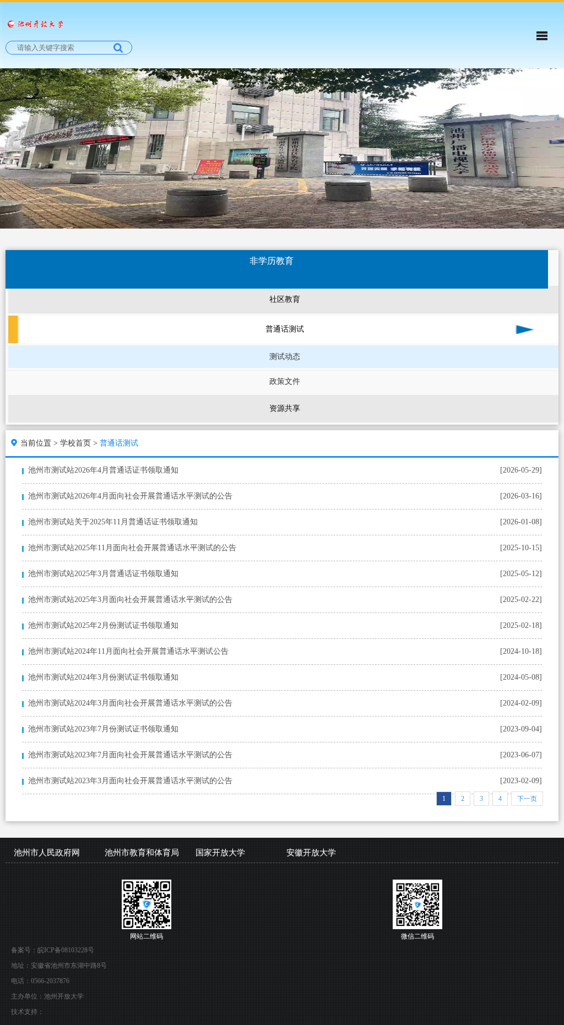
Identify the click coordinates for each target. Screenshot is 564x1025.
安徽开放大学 (311, 852)
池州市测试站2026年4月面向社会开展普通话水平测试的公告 (130, 496)
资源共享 (284, 408)
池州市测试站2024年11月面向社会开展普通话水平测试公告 (128, 651)
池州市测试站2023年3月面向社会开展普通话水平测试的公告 (130, 781)
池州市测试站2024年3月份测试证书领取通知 (103, 677)
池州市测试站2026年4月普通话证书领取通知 (103, 470)
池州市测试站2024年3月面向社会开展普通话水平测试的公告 (130, 703)
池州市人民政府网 (47, 852)
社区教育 (284, 299)
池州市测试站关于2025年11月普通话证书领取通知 (113, 522)
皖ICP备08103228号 (65, 950)
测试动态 (284, 356)
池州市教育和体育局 (142, 852)
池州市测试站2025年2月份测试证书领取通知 (103, 625)
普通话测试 (284, 329)
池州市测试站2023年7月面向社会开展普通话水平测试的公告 (130, 755)
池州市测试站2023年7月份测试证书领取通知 (103, 729)
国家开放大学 (220, 852)
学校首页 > (80, 443)
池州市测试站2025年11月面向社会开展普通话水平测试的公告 (132, 548)
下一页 (527, 798)
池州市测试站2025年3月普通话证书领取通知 (103, 574)
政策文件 (284, 381)
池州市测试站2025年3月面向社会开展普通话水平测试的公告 (130, 599)
